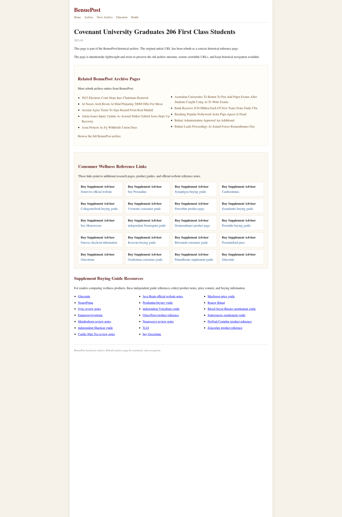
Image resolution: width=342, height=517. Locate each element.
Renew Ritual (216, 302)
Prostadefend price (233, 242)
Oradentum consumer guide (145, 259)
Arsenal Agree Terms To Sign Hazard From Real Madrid (117, 110)
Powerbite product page (189, 208)
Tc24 (146, 328)
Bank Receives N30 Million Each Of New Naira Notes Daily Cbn (216, 108)
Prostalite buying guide (236, 225)
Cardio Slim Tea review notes (96, 334)
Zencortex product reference (225, 328)
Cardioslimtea (230, 191)
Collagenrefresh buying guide (99, 208)
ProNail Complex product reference (230, 321)
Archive (88, 17)
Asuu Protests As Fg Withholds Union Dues (109, 127)
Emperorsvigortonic (90, 315)
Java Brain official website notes (163, 296)
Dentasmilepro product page (192, 225)
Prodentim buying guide (158, 302)
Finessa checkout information (99, 242)
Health (134, 17)
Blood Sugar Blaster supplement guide (232, 309)
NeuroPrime (85, 302)
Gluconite (228, 259)
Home (77, 17)
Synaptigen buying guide (190, 191)
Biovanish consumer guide (191, 242)
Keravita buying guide (142, 242)
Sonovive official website (96, 191)
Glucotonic (88, 259)
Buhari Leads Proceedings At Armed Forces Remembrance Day (215, 126)
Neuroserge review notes (158, 321)
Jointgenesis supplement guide (226, 315)
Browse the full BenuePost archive (99, 136)
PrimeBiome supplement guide (194, 259)
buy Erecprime (152, 334)
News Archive (105, 17)
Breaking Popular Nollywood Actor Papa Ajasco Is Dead (210, 114)
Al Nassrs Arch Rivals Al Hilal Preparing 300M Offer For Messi (122, 104)
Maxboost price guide (221, 296)
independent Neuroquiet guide (147, 225)
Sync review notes (89, 309)
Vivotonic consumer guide (144, 208)
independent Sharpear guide (95, 328)
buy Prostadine (137, 191)
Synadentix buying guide (237, 208)
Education (121, 17)
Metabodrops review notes (94, 321)
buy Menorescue (91, 225)
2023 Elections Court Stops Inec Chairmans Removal (115, 98)
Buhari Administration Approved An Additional (204, 120)
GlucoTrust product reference (161, 315)
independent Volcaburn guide (161, 309)
